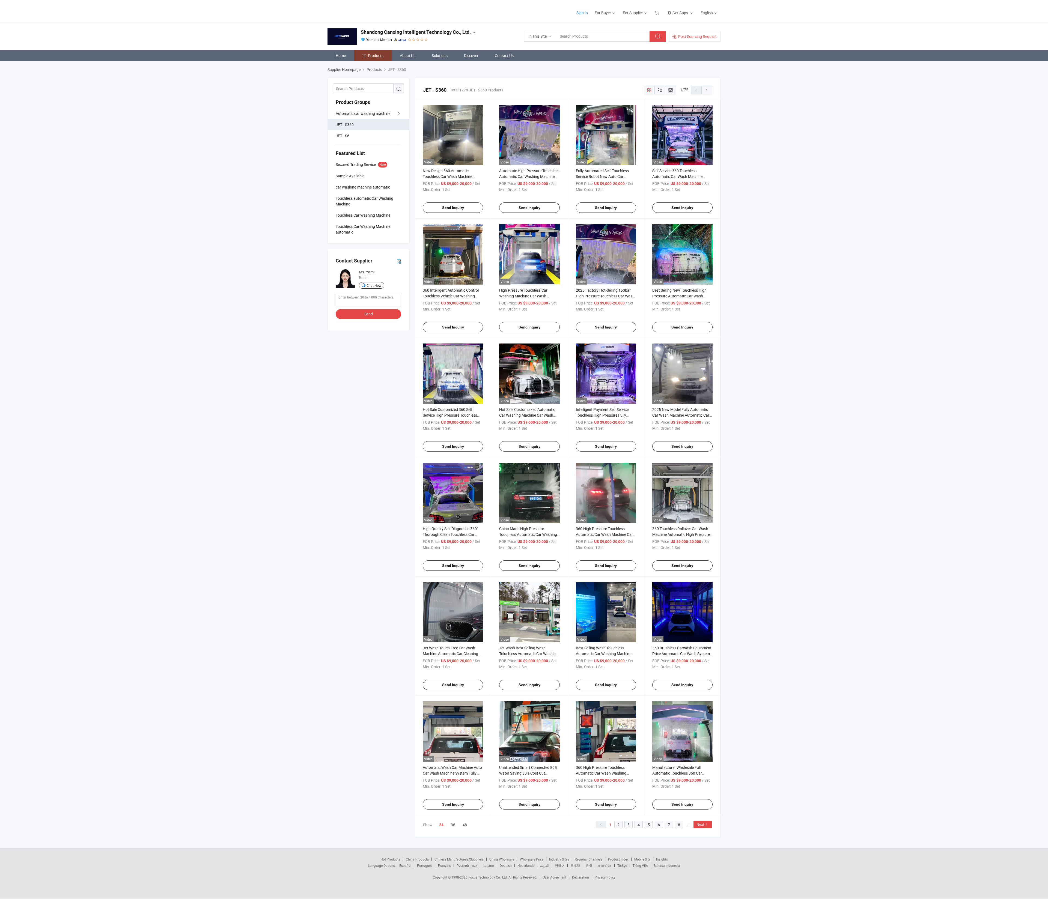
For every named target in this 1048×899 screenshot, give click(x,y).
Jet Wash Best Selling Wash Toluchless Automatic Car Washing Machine (528, 653)
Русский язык (467, 865)
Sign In (582, 12)
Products (375, 55)
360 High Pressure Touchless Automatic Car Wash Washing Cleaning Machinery (601, 773)
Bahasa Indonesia (667, 865)
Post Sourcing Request (697, 36)
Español (405, 865)
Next (700, 824)
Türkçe (622, 865)
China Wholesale (501, 859)
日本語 (575, 865)
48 (465, 824)
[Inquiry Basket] (657, 12)
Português (424, 865)
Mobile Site (642, 859)
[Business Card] (399, 261)
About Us (407, 55)
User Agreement (554, 877)
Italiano (488, 865)
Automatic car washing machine (363, 113)
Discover (471, 55)
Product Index (618, 859)
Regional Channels (588, 859)
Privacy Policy (605, 877)
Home (341, 55)
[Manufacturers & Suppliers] (362, 10)
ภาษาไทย (605, 865)
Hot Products (390, 859)
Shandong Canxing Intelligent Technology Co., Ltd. (416, 32)
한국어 (560, 865)
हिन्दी (589, 865)
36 (453, 824)
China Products (417, 859)
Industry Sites (559, 859)
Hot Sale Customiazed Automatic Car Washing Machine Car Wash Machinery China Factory (527, 415)
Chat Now (374, 285)
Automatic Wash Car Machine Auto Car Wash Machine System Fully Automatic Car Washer (452, 773)
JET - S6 (342, 135)
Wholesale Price (531, 859)
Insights (662, 859)
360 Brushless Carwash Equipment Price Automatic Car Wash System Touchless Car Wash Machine (681, 653)
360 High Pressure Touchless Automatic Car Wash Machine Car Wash (604, 534)
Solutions (440, 55)
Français (444, 865)
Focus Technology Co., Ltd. (488, 877)
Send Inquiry (453, 207)
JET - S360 (345, 124)
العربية (544, 865)
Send (368, 313)
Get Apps (680, 12)
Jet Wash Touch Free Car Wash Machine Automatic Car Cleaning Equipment (450, 653)
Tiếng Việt (640, 865)
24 (441, 825)
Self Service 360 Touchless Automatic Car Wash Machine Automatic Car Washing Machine (680, 176)
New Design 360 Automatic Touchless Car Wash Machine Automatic (447, 176)
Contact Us (504, 55)
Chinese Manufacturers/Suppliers (459, 859)
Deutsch (506, 865)
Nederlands (525, 865)
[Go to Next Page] (707, 90)
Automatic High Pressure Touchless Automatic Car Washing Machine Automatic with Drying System (529, 176)
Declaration (580, 877)
